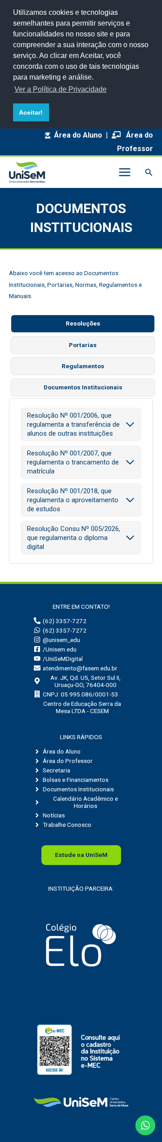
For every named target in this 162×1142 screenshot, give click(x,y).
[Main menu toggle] (124, 172)
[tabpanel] (81, 481)
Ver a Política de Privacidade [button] (60, 89)
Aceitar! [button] (31, 112)
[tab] (82, 323)
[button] (149, 172)
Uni (81, 854)
